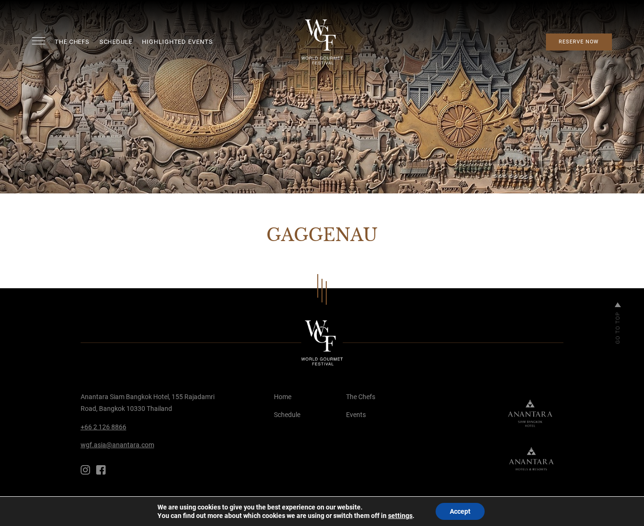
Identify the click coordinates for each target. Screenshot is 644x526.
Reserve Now (579, 42)
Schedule (115, 41)
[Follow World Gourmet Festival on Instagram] (85, 470)
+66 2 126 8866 (103, 427)
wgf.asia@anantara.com (117, 445)
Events (356, 414)
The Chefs (72, 41)
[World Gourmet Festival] (322, 42)
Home (282, 397)
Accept (460, 511)
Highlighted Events (177, 41)
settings (400, 515)
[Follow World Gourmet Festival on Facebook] (101, 470)
